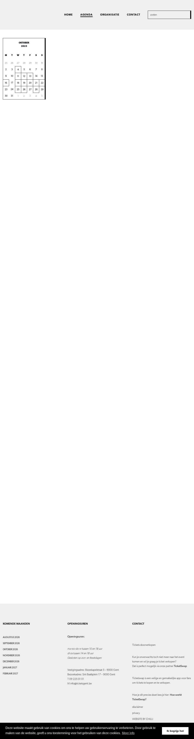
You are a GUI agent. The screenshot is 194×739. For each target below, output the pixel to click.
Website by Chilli (142, 718)
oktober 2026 (10, 649)
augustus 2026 (11, 637)
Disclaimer (137, 706)
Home (68, 14)
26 (12, 63)
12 (24, 76)
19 (24, 83)
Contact (133, 14)
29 (30, 63)
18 (18, 83)
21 (36, 83)
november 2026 (11, 655)
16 (6, 83)
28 (24, 63)
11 (18, 76)
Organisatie (109, 14)
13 (30, 76)
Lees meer (132, 78)
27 (18, 63)
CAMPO (156, 157)
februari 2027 (10, 673)
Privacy (136, 712)
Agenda (86, 14)
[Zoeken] (184, 15)
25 (6, 63)
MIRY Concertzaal (163, 211)
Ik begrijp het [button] (175, 730)
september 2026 (11, 643)
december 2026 (11, 661)
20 (30, 83)
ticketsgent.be (19, 14)
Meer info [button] (128, 733)
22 (42, 83)
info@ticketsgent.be (81, 683)
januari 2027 (10, 667)
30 (36, 63)
